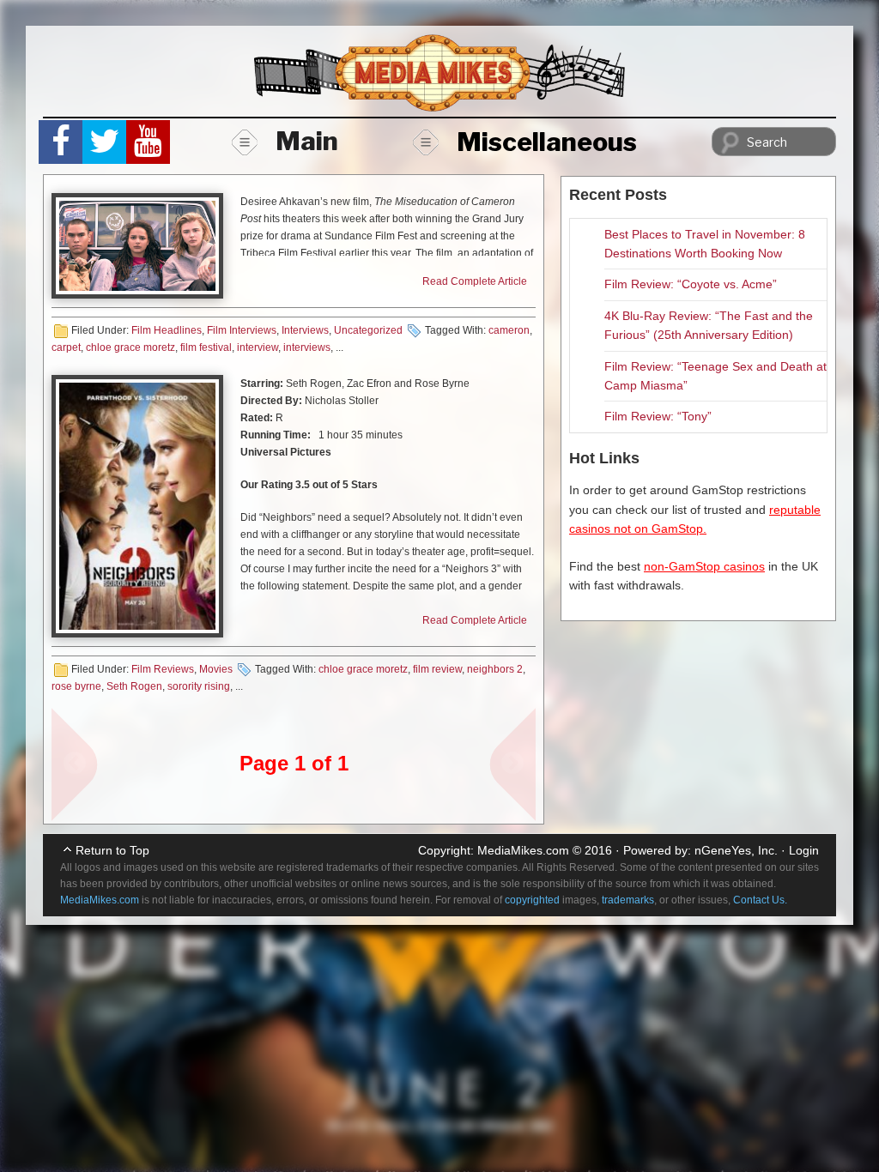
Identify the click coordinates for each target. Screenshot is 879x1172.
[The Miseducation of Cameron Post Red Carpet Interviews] (137, 246)
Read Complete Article (474, 281)
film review (437, 669)
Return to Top (112, 850)
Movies (216, 669)
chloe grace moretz (130, 347)
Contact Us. (760, 900)
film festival (206, 347)
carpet (66, 347)
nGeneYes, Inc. (736, 850)
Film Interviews (241, 330)
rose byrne (76, 686)
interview (257, 347)
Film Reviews (162, 669)
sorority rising (198, 686)
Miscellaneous (547, 141)
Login (804, 850)
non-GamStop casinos (704, 566)
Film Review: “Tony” (658, 416)
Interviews (305, 330)
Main (307, 140)
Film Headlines (166, 330)
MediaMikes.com (523, 850)
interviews (306, 347)
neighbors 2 (495, 669)
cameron (509, 330)
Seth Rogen (134, 686)
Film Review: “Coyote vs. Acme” (690, 284)
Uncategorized (368, 330)
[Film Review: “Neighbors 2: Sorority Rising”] (137, 506)
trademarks (628, 900)
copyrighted (532, 900)
